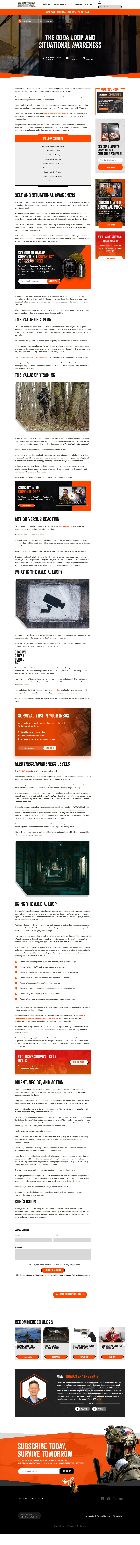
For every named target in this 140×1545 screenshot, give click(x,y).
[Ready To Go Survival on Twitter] (114, 1498)
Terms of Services (103, 1516)
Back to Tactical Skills (71, 1294)
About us (22, 1498)
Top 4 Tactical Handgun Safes (52, 1347)
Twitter (100, 1409)
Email (55, 1235)
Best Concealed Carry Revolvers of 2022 (83, 1347)
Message (18, 1247)
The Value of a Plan (53, 150)
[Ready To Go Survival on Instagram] (102, 1498)
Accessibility (90, 1516)
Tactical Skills (27, 21)
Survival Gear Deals (61, 4)
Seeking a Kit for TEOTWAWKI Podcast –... (26, 1348)
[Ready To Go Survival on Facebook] (108, 1498)
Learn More (26, 505)
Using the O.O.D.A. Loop (53, 172)
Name (17, 1235)
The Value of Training (53, 154)
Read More (28, 1357)
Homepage (20, 21)
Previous (15, 1343)
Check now (79, 1062)
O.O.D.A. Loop (24, 771)
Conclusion (53, 180)
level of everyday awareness (54, 113)
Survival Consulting (83, 4)
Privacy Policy (62, 1275)
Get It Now (110, 167)
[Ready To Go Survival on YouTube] (120, 1498)
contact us (37, 1498)
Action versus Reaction (53, 159)
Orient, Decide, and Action (53, 176)
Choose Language (26, 1514)
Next (123, 1343)
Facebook (83, 1409)
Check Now (110, 258)
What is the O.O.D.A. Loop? (53, 163)
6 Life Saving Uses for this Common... (112, 1347)
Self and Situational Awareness (53, 146)
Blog (45, 4)
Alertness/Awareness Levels (53, 167)
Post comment (53, 1270)
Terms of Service (78, 1275)
